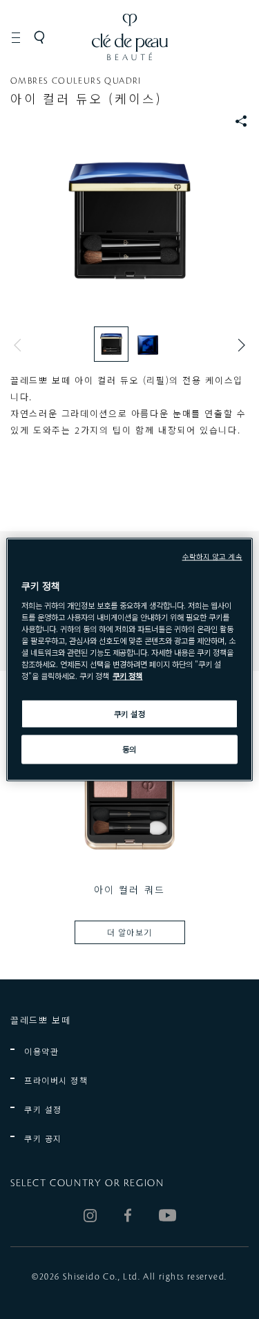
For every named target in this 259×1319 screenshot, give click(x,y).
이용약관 (41, 1051)
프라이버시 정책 (56, 1080)
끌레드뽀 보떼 (40, 1019)
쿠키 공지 (43, 1138)
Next (238, 345)
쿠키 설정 (43, 1109)
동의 (129, 749)
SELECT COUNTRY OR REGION (87, 1183)
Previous (20, 345)
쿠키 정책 (127, 675)
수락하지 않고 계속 (212, 556)
